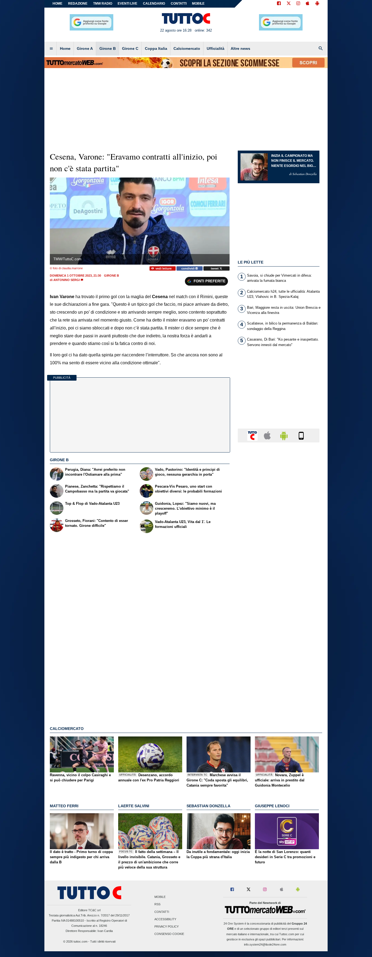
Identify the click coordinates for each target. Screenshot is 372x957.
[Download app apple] (307, 4)
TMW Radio (102, 3)
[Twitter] (288, 4)
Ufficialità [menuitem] (215, 48)
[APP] (253, 435)
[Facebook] (278, 4)
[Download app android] (317, 4)
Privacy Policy (166, 926)
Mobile (160, 897)
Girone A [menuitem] (85, 48)
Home (57, 3)
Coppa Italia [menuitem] (156, 48)
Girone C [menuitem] (130, 48)
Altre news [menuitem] (240, 48)
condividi (188, 268)
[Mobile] (301, 435)
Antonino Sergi (66, 280)
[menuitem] (51, 49)
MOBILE (198, 3)
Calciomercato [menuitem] (186, 48)
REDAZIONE (77, 3)
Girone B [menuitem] (107, 48)
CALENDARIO (154, 3)
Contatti (161, 911)
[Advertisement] (278, 658)
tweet (215, 268)
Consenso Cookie (169, 934)
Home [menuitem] (65, 48)
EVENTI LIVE (127, 3)
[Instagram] (298, 4)
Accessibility (165, 919)
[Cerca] (321, 49)
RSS (157, 904)
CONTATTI (179, 3)
